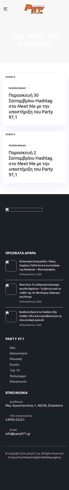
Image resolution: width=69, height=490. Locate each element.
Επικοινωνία (18, 381)
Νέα (12, 347)
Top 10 (15, 370)
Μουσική (16, 359)
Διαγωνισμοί (18, 353)
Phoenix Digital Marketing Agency (42, 457)
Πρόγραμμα (18, 376)
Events (10, 77)
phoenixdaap (17, 88)
